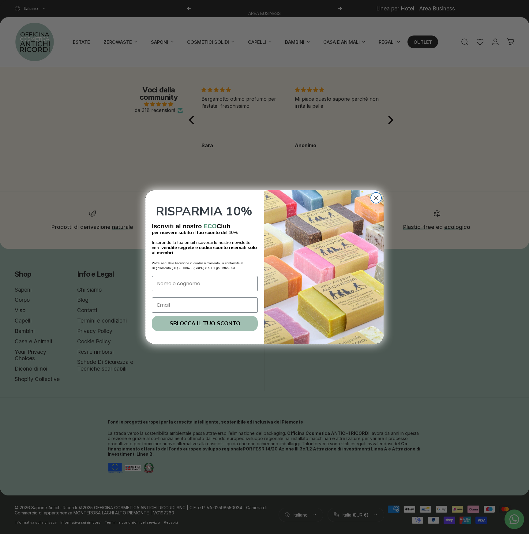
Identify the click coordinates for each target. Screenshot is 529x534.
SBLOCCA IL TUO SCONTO (205, 323)
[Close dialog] (376, 197)
